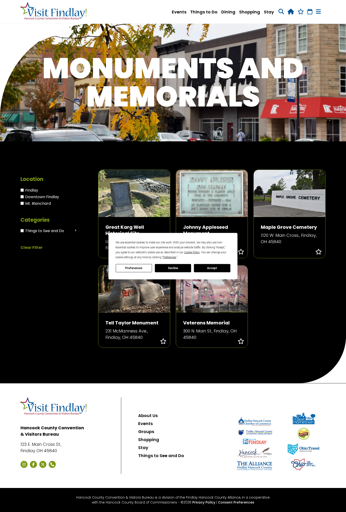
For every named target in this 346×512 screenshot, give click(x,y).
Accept (212, 268)
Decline (173, 268)
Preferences (133, 268)
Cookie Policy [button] (192, 252)
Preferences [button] (169, 257)
